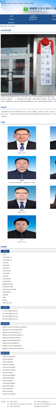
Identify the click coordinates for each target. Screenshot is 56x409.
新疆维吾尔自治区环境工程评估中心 (11, 337)
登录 (1, 1)
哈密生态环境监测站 (7, 380)
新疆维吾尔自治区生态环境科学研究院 (12, 329)
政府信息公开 (33, 19)
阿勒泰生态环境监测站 (8, 364)
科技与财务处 (5, 268)
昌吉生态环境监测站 (7, 372)
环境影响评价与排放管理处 (9, 289)
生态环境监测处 (6, 292)
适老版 (9, 3)
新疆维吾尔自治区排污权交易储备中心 (12, 345)
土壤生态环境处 (6, 281)
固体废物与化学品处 (7, 284)
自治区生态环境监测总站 (8, 356)
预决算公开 (11, 22)
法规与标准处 (5, 265)
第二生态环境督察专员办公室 (10, 313)
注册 (4, 1)
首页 (11, 16)
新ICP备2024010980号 (39, 404)
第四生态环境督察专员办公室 (10, 319)
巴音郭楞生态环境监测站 (8, 383)
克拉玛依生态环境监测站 (8, 370)
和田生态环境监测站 (7, 391)
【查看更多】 (4, 116)
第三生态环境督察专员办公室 (10, 316)
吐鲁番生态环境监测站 (8, 378)
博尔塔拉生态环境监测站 (8, 367)
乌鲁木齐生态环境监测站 (8, 375)
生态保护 (11, 19)
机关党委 (4, 300)
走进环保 (33, 16)
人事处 (4, 297)
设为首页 (15, 3)
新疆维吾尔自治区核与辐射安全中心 (11, 332)
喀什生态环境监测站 (7, 388)
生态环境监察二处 (7, 260)
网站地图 (21, 3)
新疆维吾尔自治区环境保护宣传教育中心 (12, 335)
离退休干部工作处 (7, 302)
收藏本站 (26, 3)
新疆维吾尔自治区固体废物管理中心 (11, 340)
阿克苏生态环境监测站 (8, 386)
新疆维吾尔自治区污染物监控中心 (11, 343)
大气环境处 (5, 276)
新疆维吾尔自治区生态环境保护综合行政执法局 (14, 327)
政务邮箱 (32, 3)
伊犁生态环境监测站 (7, 359)
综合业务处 (5, 262)
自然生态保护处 (6, 270)
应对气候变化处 (6, 278)
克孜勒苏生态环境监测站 (8, 394)
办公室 (4, 254)
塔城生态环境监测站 (7, 362)
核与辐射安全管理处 (7, 286)
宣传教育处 (5, 294)
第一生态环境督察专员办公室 (10, 311)
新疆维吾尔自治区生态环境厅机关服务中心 (13, 348)
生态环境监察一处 (7, 257)
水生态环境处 (5, 273)
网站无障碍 (4, 3)
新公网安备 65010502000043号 (41, 406)
